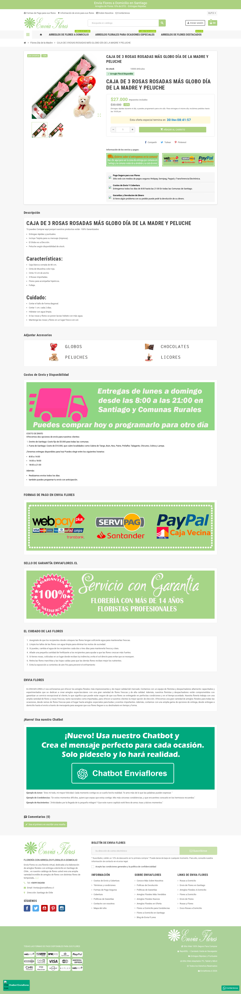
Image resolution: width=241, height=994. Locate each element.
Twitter (35, 908)
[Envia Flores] (46, 23)
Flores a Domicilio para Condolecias (153, 908)
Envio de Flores (187, 899)
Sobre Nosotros (106, 13)
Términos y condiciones (105, 885)
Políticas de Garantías (104, 899)
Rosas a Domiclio (188, 880)
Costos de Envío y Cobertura (106, 880)
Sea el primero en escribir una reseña (45, 824)
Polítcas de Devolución (147, 885)
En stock (110, 69)
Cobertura (98, 894)
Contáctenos (124, 13)
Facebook (27, 908)
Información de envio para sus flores (76, 13)
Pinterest (182, 142)
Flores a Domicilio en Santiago (151, 913)
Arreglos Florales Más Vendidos (151, 894)
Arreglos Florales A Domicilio (193, 890)
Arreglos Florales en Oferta (149, 903)
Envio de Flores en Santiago (192, 885)
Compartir (152, 142)
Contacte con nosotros (104, 903)
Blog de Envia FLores (146, 917)
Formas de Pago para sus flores (40, 13)
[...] (37, 878)
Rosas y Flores (186, 903)
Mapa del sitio (100, 908)
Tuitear (167, 142)
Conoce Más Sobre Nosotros (150, 880)
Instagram (62, 908)
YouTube (44, 908)
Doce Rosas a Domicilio (191, 908)
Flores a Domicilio (188, 894)
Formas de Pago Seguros (105, 890)
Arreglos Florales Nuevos (148, 899)
